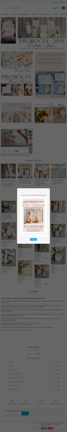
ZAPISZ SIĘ (33, 239)
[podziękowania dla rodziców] (33, 215)
